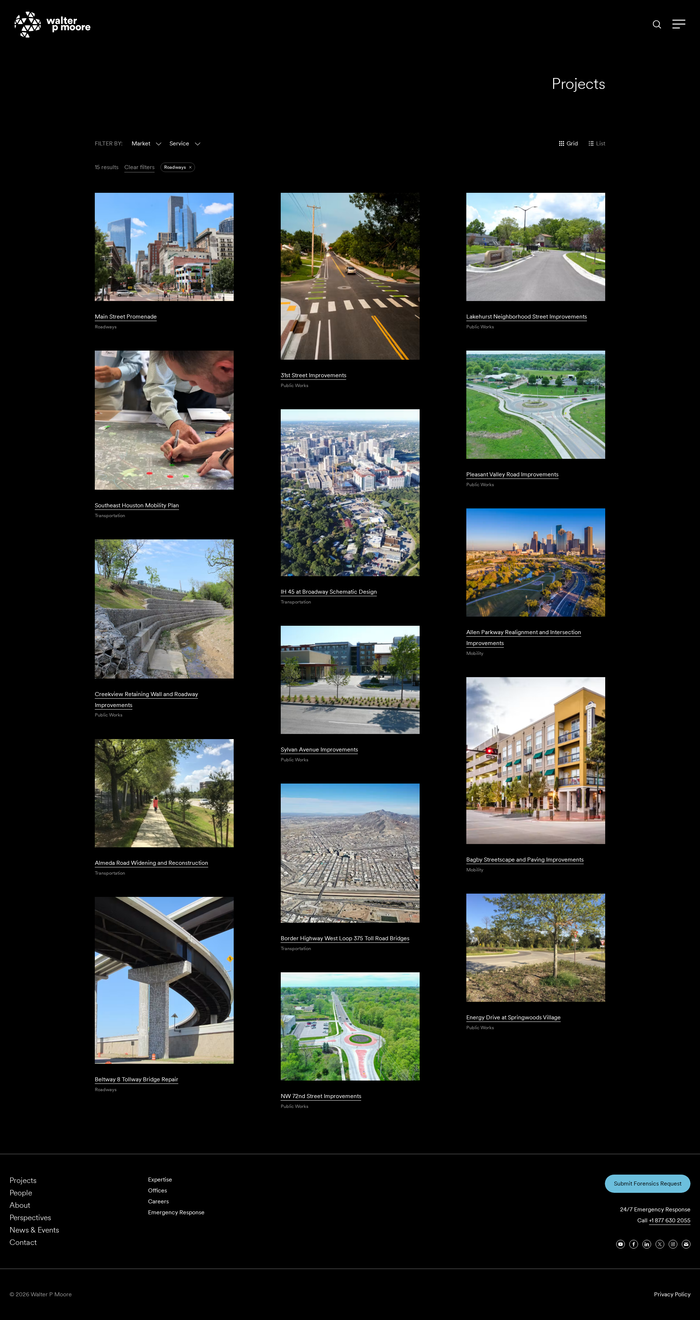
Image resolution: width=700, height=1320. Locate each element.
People (20, 1192)
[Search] (657, 24)
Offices (157, 1190)
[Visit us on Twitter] (660, 1244)
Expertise (160, 1179)
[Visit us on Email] (686, 1244)
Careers (158, 1201)
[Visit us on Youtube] (620, 1244)
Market (141, 143)
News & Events (34, 1229)
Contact (23, 1242)
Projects (22, 1180)
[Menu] (678, 24)
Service (179, 143)
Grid (572, 143)
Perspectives (30, 1217)
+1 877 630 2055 (670, 1220)
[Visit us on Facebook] (633, 1244)
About (19, 1205)
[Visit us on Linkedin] (646, 1244)
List (600, 143)
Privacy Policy (672, 1294)
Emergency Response (176, 1212)
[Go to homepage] (52, 25)
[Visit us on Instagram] (673, 1244)
